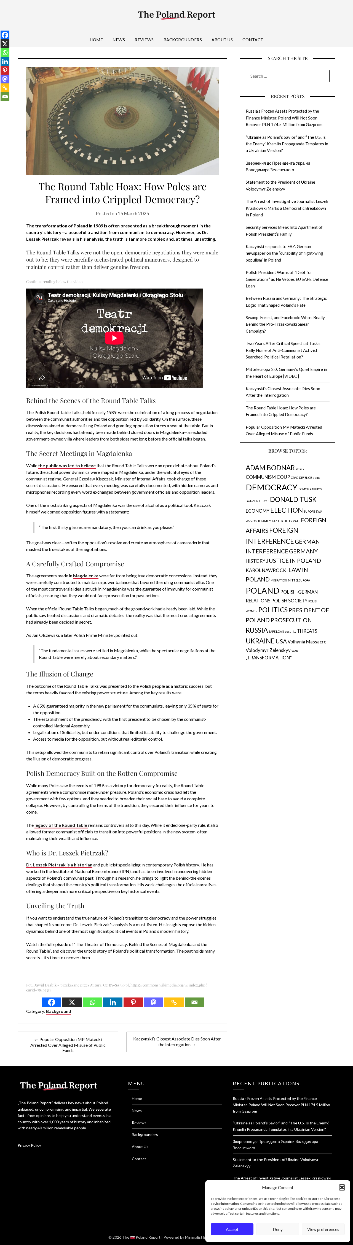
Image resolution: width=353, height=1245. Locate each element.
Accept (232, 1229)
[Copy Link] (174, 1002)
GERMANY (303, 551)
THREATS (307, 631)
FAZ (274, 521)
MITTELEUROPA (299, 580)
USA (281, 641)
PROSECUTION (291, 619)
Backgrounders (183, 39)
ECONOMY (257, 511)
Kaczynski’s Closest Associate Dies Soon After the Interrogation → (177, 1041)
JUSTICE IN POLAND (293, 560)
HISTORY (255, 561)
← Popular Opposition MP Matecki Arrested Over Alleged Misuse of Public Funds (68, 1045)
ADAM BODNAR (270, 468)
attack (300, 469)
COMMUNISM (261, 477)
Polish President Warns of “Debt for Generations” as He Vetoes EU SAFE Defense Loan (287, 279)
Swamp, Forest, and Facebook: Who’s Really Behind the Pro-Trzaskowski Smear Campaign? (285, 324)
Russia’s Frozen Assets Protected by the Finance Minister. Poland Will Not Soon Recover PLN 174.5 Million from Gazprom (284, 117)
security (290, 631)
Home (96, 39)
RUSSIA (257, 630)
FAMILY (266, 521)
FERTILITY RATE (289, 521)
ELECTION (286, 510)
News (119, 39)
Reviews (144, 39)
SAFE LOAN (276, 631)
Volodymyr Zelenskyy (268, 650)
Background (58, 1011)
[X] (72, 1002)
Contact (252, 39)
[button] (342, 1187)
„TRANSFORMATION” (269, 657)
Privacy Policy (29, 1145)
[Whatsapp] (92, 1002)
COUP (283, 477)
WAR (295, 651)
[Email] (194, 1002)
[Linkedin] (112, 1002)
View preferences (323, 1229)
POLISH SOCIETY (289, 601)
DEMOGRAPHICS (310, 489)
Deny (278, 1229)
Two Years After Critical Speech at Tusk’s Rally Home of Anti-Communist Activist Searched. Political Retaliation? (283, 350)
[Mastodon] (153, 1002)
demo (316, 477)
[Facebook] (51, 1002)
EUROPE (309, 511)
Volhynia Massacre (307, 642)
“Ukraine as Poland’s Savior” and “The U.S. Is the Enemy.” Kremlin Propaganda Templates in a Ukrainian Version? (287, 144)
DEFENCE (305, 477)
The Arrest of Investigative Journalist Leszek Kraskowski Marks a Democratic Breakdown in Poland (287, 208)
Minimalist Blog (198, 1237)
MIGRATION (279, 580)
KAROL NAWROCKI (267, 570)
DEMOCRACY (272, 487)
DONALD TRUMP (257, 500)
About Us (222, 39)
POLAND (262, 590)
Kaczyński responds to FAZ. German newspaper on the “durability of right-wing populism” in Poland (284, 253)
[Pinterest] (133, 1002)
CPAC (294, 477)
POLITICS (273, 610)
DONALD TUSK (293, 499)
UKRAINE (260, 641)
